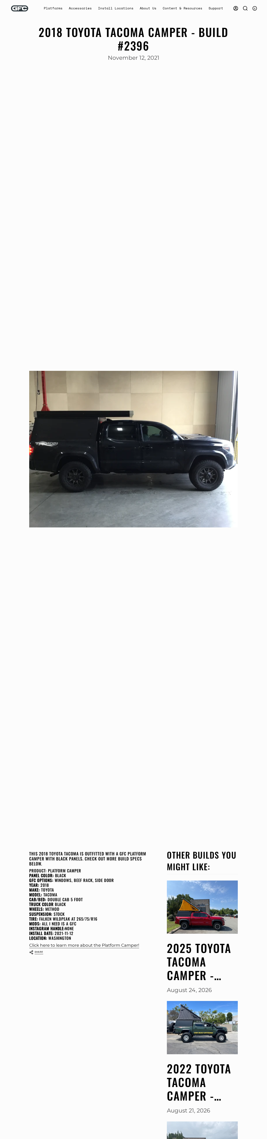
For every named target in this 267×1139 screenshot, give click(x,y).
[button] (53, 8)
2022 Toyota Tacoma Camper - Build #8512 (199, 1082)
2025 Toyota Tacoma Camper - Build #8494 (199, 961)
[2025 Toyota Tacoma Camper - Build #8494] (202, 907)
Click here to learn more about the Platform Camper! (84, 945)
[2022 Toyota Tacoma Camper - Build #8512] (202, 1027)
